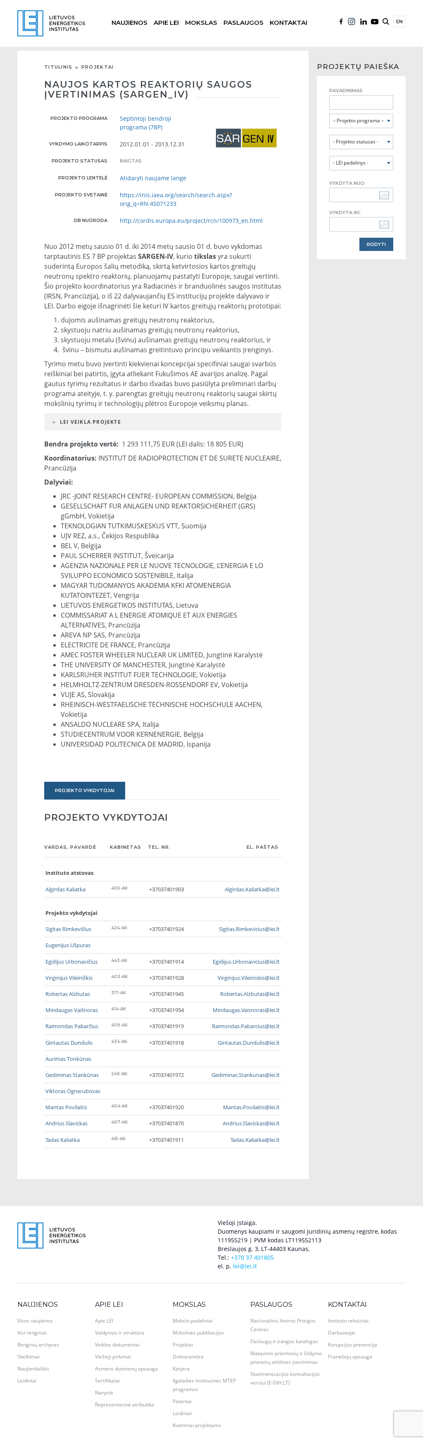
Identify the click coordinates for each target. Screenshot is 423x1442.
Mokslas (201, 22)
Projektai (97, 67)
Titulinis (58, 67)
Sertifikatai (107, 1380)
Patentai (182, 1401)
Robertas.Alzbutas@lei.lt (250, 994)
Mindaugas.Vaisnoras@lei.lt (246, 1010)
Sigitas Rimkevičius (68, 929)
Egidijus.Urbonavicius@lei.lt (246, 961)
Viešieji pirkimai (113, 1356)
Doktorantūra (188, 1356)
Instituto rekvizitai (348, 1320)
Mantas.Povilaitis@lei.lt (251, 1107)
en (399, 21)
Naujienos (129, 22)
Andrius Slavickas (66, 1123)
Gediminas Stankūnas (72, 1075)
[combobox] (361, 121)
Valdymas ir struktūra (119, 1332)
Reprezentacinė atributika (124, 1404)
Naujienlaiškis (33, 1368)
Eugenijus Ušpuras (67, 945)
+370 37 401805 (252, 1257)
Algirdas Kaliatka (65, 889)
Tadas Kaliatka (62, 1140)
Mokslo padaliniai (193, 1320)
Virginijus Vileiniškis (69, 977)
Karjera (181, 1368)
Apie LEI (166, 22)
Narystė (104, 1392)
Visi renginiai (32, 1332)
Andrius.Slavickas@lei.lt (251, 1123)
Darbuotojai (341, 1332)
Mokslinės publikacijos (198, 1332)
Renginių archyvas (38, 1344)
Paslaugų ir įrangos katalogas (284, 1341)
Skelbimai (28, 1356)
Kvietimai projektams (197, 1425)
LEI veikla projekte (90, 421)
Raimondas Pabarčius (71, 1026)
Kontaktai (288, 22)
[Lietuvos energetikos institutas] (51, 22)
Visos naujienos (35, 1320)
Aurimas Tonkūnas (68, 1058)
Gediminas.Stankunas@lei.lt (246, 1075)
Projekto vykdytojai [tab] (84, 790)
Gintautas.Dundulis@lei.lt (249, 1042)
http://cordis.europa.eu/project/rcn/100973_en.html (191, 220)
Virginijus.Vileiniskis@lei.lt (249, 977)
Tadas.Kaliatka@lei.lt (255, 1140)
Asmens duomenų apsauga (126, 1368)
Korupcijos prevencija (352, 1344)
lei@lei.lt (245, 1266)
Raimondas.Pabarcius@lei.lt (246, 1026)
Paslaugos (243, 22)
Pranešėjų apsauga (350, 1356)
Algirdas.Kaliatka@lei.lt (252, 889)
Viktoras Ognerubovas (72, 1091)
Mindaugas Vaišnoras (71, 1010)
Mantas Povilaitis (66, 1107)
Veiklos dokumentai (117, 1344)
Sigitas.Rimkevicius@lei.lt (249, 929)
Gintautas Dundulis (69, 1042)
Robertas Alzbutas (67, 994)
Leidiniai (26, 1380)
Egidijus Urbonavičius (71, 961)
